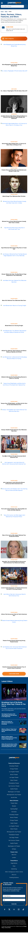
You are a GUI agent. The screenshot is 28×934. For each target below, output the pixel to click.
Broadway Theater (14, 766)
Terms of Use (7, 927)
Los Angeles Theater (14, 771)
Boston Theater (14, 774)
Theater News (14, 62)
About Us (14, 874)
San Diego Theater (14, 837)
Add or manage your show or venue (14, 871)
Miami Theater (14, 780)
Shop (14, 866)
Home (2, 11)
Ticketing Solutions (14, 877)
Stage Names (14, 863)
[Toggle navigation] (1, 3)
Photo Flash (14, 507)
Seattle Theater (14, 789)
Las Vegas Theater (14, 777)
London (14, 857)
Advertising (14, 869)
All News (14, 849)
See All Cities (14, 797)
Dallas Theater (14, 823)
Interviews (14, 114)
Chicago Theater (14, 769)
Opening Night (14, 809)
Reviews (14, 806)
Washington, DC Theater (14, 791)
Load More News (14, 673)
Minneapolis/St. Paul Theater (14, 794)
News (6, 11)
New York (14, 854)
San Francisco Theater (14, 786)
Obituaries (14, 89)
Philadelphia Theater (14, 783)
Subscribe (13, 904)
